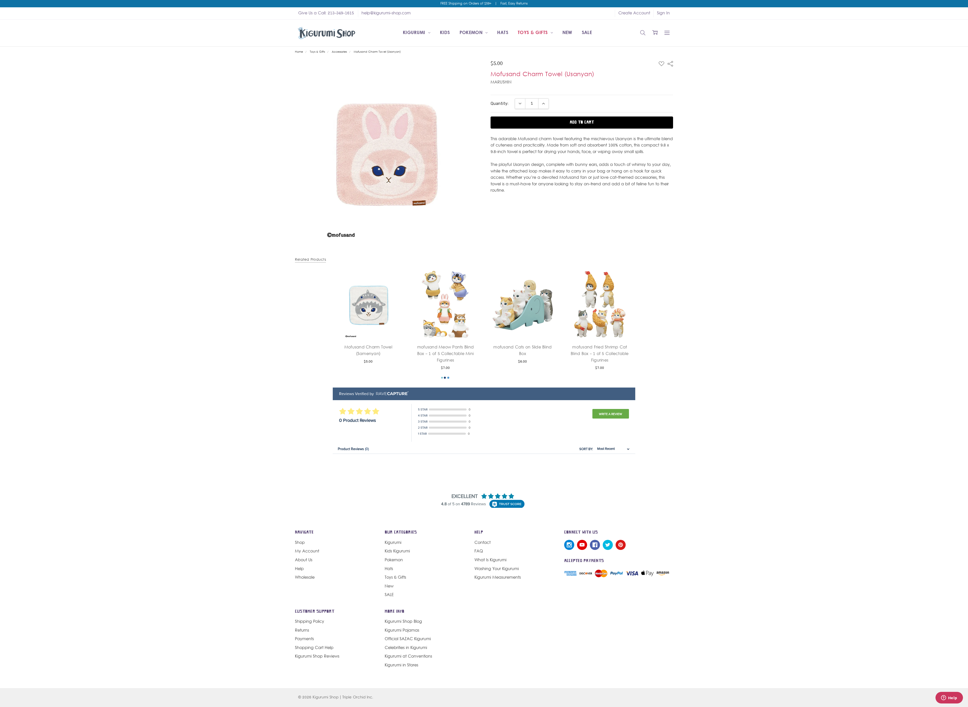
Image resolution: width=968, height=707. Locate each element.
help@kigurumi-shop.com (386, 13)
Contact (482, 543)
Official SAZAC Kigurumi (408, 639)
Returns (302, 630)
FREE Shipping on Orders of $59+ (465, 4)
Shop (300, 543)
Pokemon (472, 33)
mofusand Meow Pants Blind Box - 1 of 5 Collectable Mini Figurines (445, 354)
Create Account (634, 13)
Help (299, 569)
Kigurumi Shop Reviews (317, 656)
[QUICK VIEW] (394, 279)
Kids (445, 33)
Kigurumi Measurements (497, 577)
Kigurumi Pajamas (402, 630)
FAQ (478, 551)
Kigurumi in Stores (401, 665)
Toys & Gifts (533, 33)
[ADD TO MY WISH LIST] (394, 287)
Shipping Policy (309, 622)
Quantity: (499, 103)
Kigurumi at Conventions (408, 656)
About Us (303, 560)
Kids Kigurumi (397, 551)
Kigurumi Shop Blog (403, 622)
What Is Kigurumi (490, 560)
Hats (502, 33)
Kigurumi (415, 33)
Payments (304, 639)
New (567, 33)
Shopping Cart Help (314, 648)
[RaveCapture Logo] (391, 394)
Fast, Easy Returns (514, 4)
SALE (587, 33)
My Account (307, 551)
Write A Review (610, 414)
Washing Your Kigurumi (496, 569)
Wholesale (305, 577)
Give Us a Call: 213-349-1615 (326, 13)
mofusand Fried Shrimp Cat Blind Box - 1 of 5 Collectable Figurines (600, 354)
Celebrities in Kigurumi (406, 648)
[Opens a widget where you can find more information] (949, 698)
